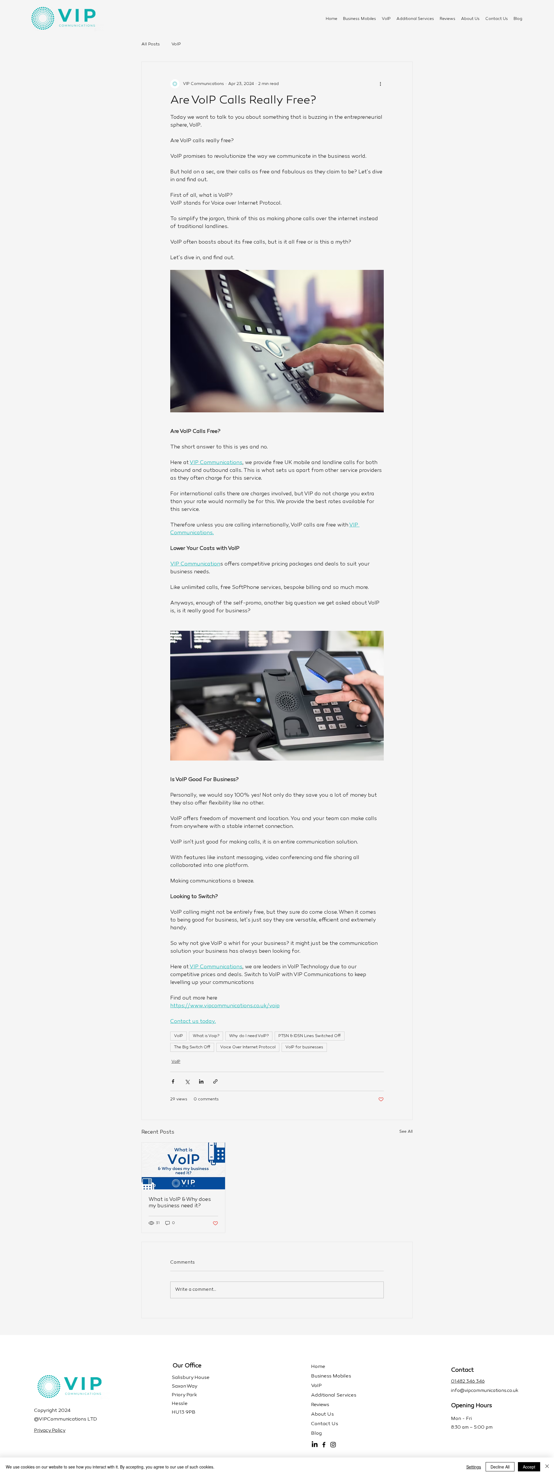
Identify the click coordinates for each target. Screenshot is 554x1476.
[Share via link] (215, 1081)
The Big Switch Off (192, 1047)
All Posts (150, 44)
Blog (316, 1433)
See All (406, 1131)
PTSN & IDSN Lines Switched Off (309, 1036)
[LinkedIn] (314, 1444)
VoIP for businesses (304, 1047)
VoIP (176, 44)
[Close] (547, 1466)
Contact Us (324, 1424)
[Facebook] (323, 1444)
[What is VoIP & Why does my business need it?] (183, 1166)
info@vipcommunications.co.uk (485, 1391)
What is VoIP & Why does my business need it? (180, 1203)
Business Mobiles (331, 1376)
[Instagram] (333, 1444)
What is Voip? (206, 1036)
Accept (529, 1467)
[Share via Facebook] (173, 1081)
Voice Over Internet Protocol (248, 1047)
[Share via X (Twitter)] (187, 1081)
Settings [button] (473, 1467)
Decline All (500, 1467)
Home (318, 1367)
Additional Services (333, 1395)
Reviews (320, 1405)
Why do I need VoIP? (249, 1036)
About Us (322, 1414)
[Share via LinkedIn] (201, 1081)
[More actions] (380, 83)
